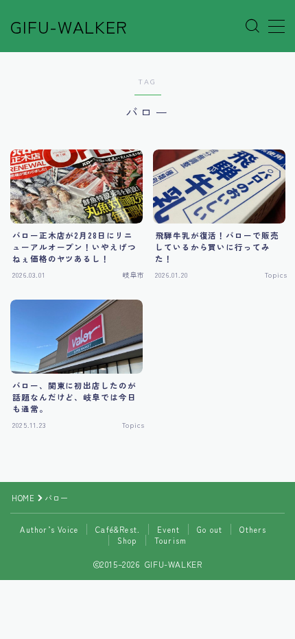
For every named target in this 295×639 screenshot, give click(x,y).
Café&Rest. (117, 529)
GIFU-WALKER (69, 26)
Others (252, 529)
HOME (23, 497)
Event (168, 529)
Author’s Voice (49, 529)
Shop (127, 540)
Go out (209, 529)
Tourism (170, 540)
